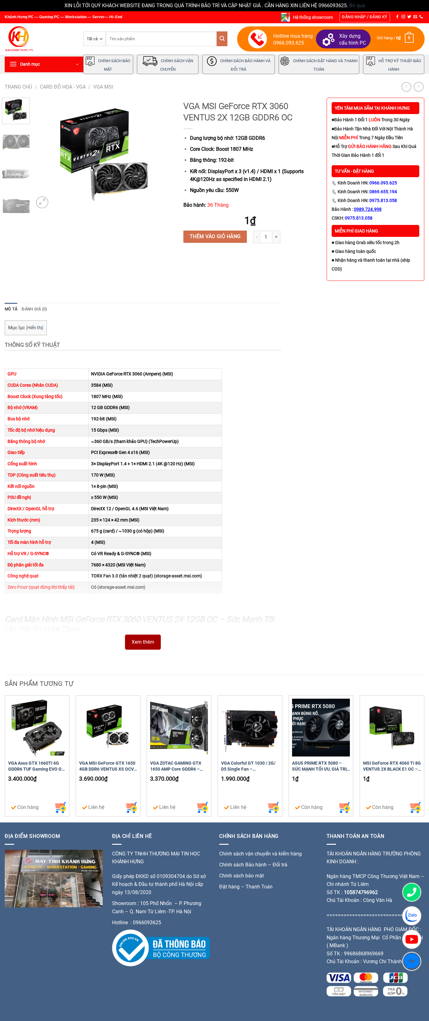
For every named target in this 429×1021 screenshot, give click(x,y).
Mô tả (11, 309)
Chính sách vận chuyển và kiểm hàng (260, 854)
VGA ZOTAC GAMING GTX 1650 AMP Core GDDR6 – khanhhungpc (175, 767)
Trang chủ (18, 87)
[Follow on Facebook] (397, 17)
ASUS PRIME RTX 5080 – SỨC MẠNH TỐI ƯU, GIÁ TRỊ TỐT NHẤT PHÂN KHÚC (319, 767)
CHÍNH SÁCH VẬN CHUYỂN (176, 65)
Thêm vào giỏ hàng (215, 236)
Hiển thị (34, 327)
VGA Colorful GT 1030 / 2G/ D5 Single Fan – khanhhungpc (248, 767)
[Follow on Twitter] (409, 17)
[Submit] (222, 38)
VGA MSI (103, 87)
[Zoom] (42, 202)
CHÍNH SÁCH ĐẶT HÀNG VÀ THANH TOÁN (324, 65)
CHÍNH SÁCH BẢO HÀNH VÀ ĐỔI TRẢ (244, 65)
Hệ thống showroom (313, 17)
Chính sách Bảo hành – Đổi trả (253, 865)
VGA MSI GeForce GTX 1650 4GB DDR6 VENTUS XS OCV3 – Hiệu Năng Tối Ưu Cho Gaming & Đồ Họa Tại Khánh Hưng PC (107, 767)
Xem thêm (143, 642)
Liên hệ (131, 807)
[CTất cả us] (421, 17)
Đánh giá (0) (34, 309)
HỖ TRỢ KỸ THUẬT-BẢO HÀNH (399, 65)
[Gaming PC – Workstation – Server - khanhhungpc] (36, 39)
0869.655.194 (383, 191)
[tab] (11, 309)
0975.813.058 (383, 200)
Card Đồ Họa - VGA (63, 87)
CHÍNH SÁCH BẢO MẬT (113, 65)
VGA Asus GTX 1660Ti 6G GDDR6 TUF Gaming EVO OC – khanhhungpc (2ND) (36, 767)
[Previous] (44, 154)
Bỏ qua (357, 5)
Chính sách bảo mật (242, 876)
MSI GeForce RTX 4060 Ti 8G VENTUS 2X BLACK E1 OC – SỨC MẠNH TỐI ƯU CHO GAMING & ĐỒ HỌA (392, 767)
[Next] (163, 154)
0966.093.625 (288, 43)
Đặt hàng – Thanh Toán (246, 887)
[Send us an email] (415, 17)
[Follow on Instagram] (403, 17)
